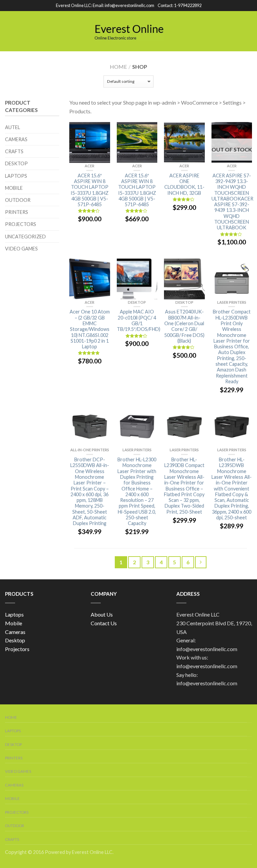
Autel (12, 127)
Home (118, 66)
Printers (16, 212)
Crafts (14, 151)
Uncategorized (25, 236)
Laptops (16, 176)
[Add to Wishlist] (102, 130)
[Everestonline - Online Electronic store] (129, 31)
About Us (102, 614)
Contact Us (104, 623)
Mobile (14, 188)
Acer (89, 166)
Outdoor (17, 200)
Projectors (20, 224)
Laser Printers (231, 302)
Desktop (137, 302)
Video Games (21, 248)
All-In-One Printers (89, 450)
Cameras (16, 139)
